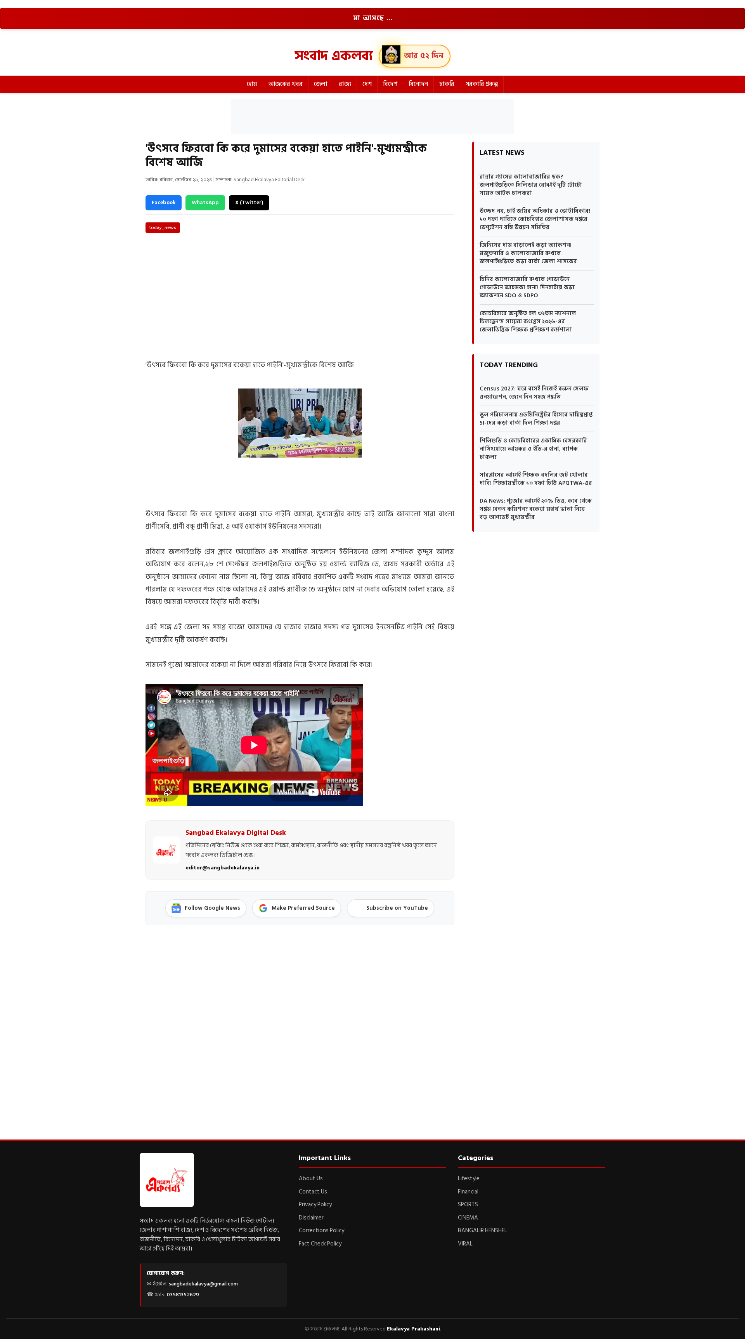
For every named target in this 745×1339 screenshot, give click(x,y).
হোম (252, 84)
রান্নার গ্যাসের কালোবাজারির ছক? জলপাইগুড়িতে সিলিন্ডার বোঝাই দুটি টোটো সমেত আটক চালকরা (531, 185)
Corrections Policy (321, 1230)
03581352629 (183, 1294)
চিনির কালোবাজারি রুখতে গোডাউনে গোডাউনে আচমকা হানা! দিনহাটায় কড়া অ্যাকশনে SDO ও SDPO (527, 287)
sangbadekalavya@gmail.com (203, 1283)
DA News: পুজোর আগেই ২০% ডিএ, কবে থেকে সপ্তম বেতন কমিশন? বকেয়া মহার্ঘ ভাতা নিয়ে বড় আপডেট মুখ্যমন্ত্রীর (536, 509)
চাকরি (446, 84)
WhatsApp (205, 202)
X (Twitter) (249, 202)
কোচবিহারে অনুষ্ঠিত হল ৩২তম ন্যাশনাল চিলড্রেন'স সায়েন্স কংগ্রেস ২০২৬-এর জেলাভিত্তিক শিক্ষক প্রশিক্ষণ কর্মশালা (528, 321)
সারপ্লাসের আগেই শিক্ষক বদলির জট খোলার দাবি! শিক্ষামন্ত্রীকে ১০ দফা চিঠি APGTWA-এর (536, 479)
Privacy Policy (315, 1204)
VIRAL (465, 1244)
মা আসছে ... (372, 18)
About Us (311, 1178)
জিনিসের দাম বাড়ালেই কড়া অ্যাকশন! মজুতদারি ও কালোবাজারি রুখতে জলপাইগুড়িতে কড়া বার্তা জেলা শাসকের (528, 253)
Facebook (163, 202)
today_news (162, 227)
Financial (468, 1192)
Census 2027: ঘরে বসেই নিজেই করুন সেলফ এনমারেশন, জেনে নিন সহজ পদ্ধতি (534, 393)
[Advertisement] (372, 116)
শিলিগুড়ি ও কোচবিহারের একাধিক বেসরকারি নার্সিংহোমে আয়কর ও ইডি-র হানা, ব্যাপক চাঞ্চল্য (533, 449)
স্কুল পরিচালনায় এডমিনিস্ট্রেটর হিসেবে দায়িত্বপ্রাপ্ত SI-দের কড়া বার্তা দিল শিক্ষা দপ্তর (536, 419)
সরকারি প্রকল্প (482, 84)
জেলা (320, 84)
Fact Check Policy (320, 1244)
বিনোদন (418, 84)
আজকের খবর (286, 84)
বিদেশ (390, 84)
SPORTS (468, 1204)
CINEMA (468, 1218)
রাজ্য (345, 84)
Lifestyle (469, 1178)
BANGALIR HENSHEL (482, 1230)
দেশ (367, 84)
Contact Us (313, 1192)
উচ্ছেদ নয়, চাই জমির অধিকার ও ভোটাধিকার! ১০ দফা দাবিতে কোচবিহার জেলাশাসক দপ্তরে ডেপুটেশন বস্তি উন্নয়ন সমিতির (535, 219)
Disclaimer (311, 1218)
